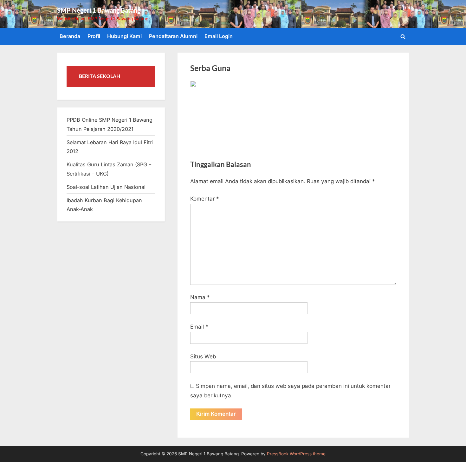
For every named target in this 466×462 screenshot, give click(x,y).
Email (199, 327)
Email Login (218, 36)
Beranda (70, 36)
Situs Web (203, 356)
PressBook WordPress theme (296, 453)
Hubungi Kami (124, 36)
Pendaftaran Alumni (173, 36)
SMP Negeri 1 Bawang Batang (98, 10)
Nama (200, 297)
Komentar (204, 199)
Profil (93, 36)
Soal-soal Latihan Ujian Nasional (106, 187)
